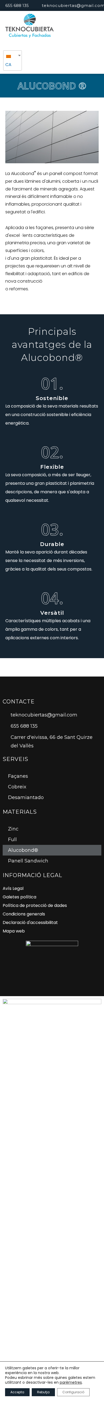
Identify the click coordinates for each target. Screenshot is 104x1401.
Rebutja (43, 1392)
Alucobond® (23, 850)
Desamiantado (26, 797)
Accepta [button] (17, 1392)
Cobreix (17, 787)
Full (12, 839)
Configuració (73, 1392)
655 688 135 (17, 5)
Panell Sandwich (28, 861)
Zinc (13, 829)
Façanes (18, 776)
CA (8, 65)
